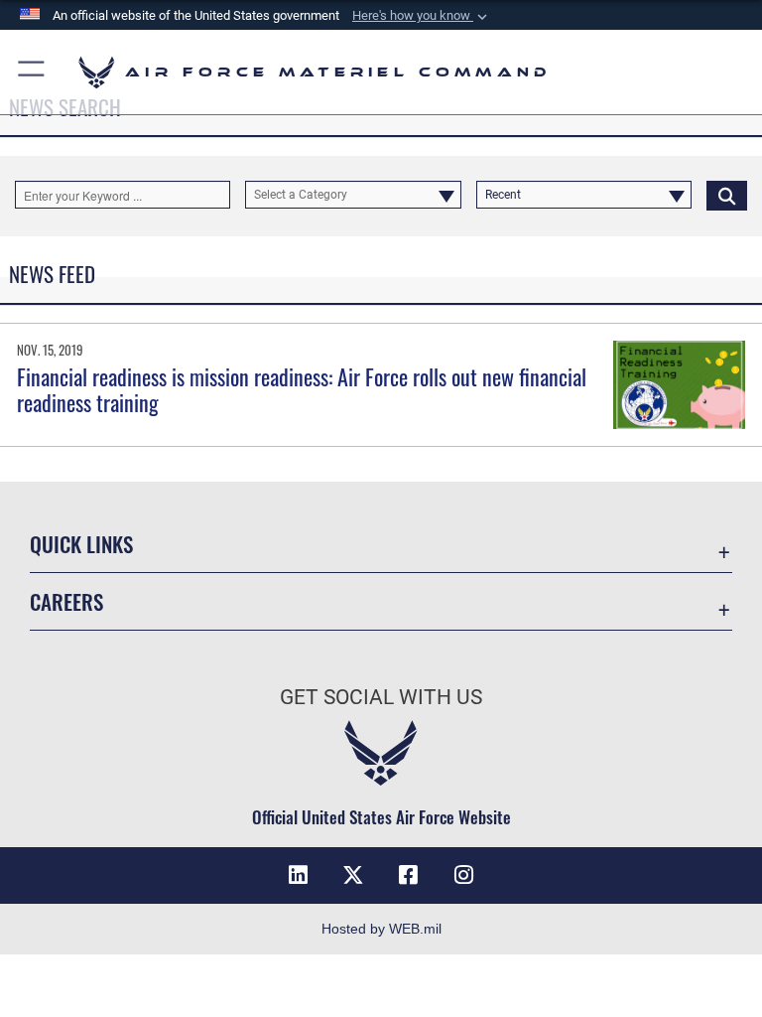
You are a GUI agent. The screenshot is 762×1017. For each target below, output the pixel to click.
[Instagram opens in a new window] (464, 875)
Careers (66, 601)
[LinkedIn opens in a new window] (298, 875)
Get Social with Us (381, 697)
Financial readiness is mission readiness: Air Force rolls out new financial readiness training (301, 389)
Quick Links (81, 543)
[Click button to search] (726, 195)
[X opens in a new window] (353, 875)
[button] (421, 16)
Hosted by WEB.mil (381, 929)
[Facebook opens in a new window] (409, 875)
